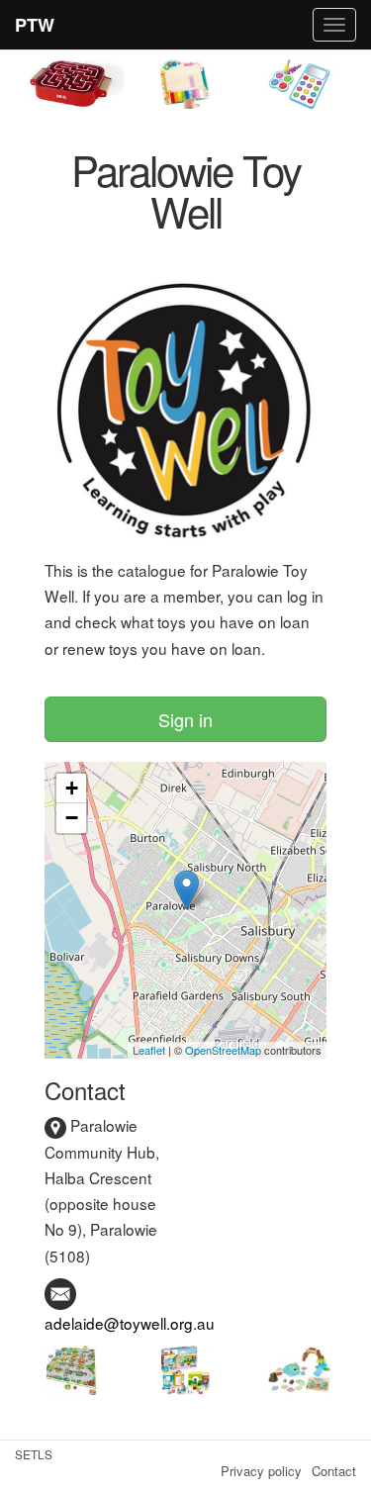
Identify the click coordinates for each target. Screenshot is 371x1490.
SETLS (33, 1453)
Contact (334, 1470)
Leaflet (149, 1050)
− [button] (71, 817)
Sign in (185, 719)
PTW (34, 25)
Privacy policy (261, 1470)
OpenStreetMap (223, 1050)
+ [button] (71, 788)
